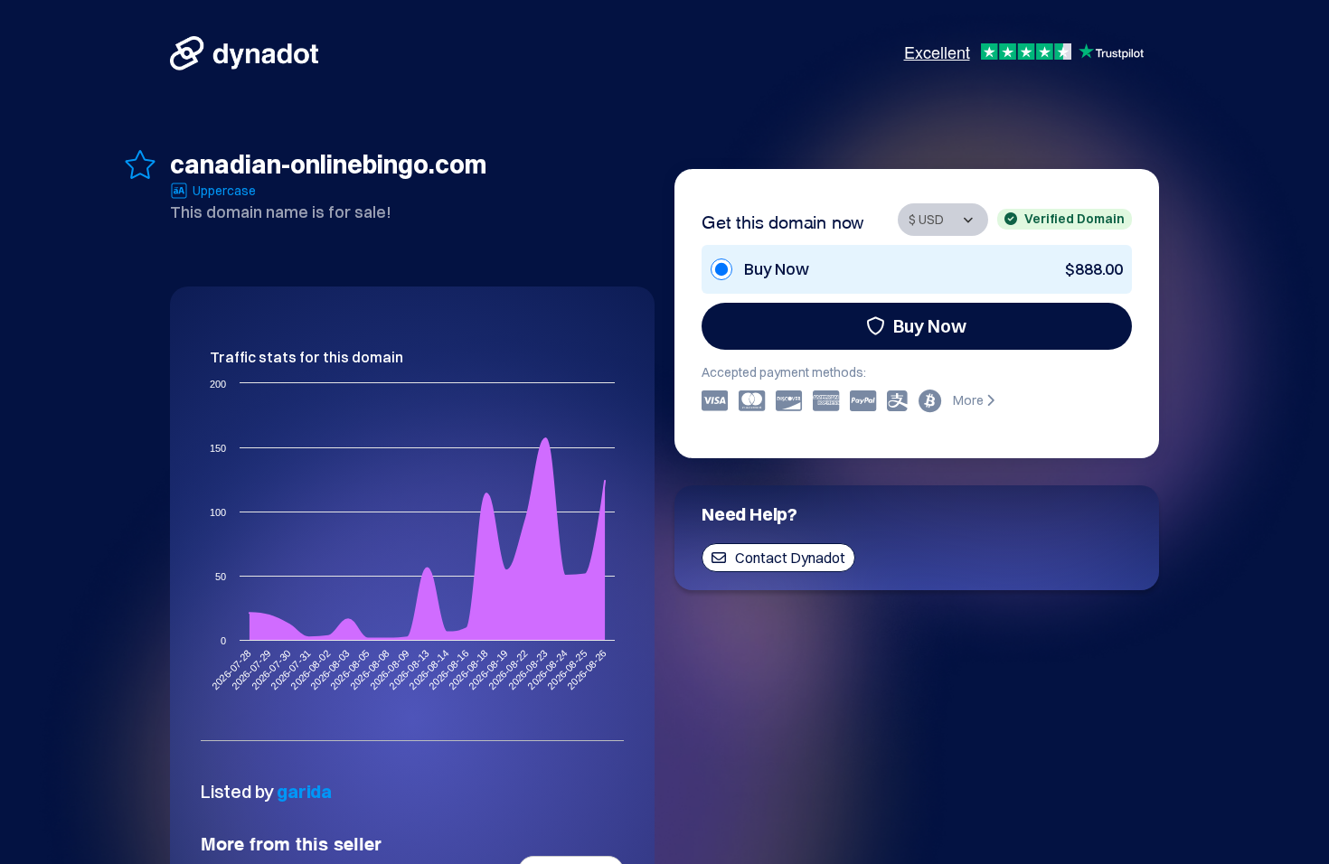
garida (304, 791)
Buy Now (929, 326)
